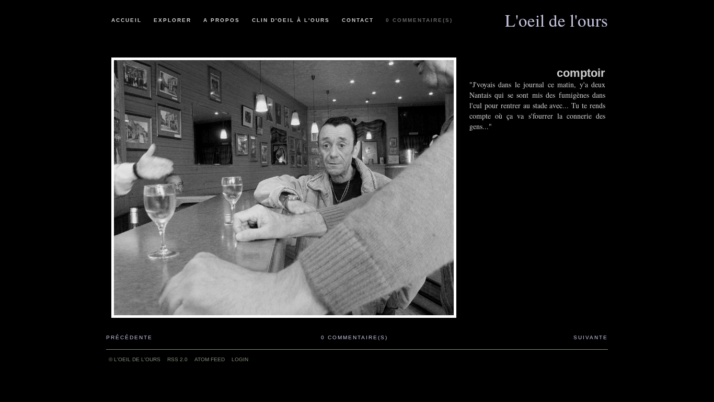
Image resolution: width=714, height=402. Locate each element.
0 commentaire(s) (419, 20)
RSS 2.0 (177, 359)
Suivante (590, 337)
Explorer (172, 20)
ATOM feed (209, 359)
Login (240, 359)
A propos (221, 20)
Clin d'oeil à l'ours (291, 20)
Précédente (129, 337)
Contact (358, 20)
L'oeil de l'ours (556, 16)
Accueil (126, 20)
